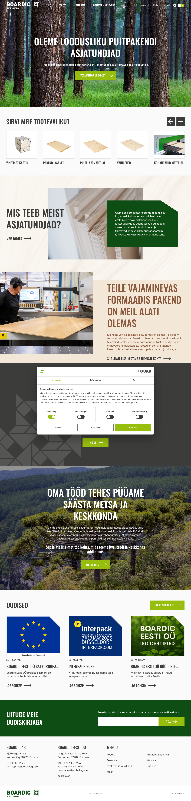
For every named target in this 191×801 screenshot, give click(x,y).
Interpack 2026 (81, 666)
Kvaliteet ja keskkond (104, 5)
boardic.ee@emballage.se (73, 770)
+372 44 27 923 (71, 762)
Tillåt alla (133, 427)
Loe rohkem (14, 685)
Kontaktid (145, 5)
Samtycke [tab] (56, 380)
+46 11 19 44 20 (15, 762)
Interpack (74, 676)
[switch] (81, 417)
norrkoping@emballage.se (22, 766)
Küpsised (152, 760)
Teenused (80, 5)
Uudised (166, 5)
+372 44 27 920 (73, 766)
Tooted (62, 5)
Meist (156, 5)
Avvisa (58, 427)
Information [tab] (95, 380)
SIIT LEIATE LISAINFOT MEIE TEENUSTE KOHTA (134, 358)
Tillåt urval (95, 427)
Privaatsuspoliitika (158, 754)
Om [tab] (134, 380)
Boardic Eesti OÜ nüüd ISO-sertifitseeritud (153, 668)
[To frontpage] (22, 5)
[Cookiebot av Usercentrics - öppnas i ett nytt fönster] (139, 372)
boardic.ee (64, 775)
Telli (169, 721)
